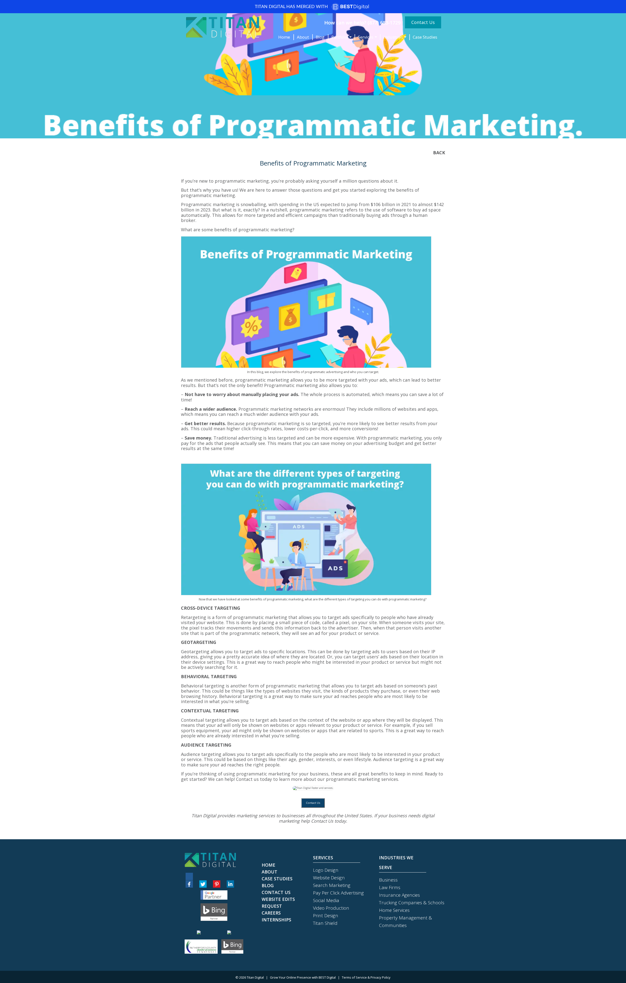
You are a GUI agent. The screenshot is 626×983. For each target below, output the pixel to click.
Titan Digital (255, 977)
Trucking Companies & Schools (411, 902)
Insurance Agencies (399, 895)
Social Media (326, 900)
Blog (320, 37)
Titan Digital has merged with (292, 7)
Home (284, 37)
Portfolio (339, 37)
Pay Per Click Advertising (338, 893)
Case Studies (425, 37)
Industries (393, 37)
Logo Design (325, 870)
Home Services (394, 910)
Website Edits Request (278, 902)
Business (388, 880)
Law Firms (389, 887)
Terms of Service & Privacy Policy (366, 977)
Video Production (331, 908)
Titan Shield (325, 923)
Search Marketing (331, 885)
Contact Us (423, 22)
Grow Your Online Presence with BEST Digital (303, 977)
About (303, 37)
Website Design (329, 877)
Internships (276, 920)
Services (365, 37)
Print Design (325, 915)
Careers (271, 913)
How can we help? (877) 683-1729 (362, 22)
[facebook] (189, 884)
